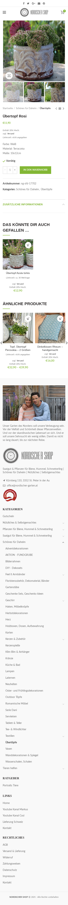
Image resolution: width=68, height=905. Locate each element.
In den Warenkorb (35, 170)
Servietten (11, 716)
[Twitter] (28, 3)
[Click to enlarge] (9, 75)
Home (6, 803)
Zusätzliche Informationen (23, 204)
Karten (9, 632)
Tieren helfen (10, 768)
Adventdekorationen (16, 548)
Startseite (8, 108)
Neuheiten (11, 684)
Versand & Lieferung (14, 851)
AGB (5, 845)
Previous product (56, 108)
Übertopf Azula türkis (18, 273)
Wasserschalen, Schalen (18, 762)
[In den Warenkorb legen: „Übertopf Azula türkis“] (28, 245)
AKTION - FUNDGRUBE (19, 555)
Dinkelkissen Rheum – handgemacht (50, 348)
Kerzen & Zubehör (15, 639)
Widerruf (8, 857)
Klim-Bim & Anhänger (17, 652)
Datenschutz (10, 870)
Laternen (10, 678)
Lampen (9, 671)
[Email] (39, 3)
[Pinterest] (44, 3)
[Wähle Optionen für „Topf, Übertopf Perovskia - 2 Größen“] (28, 318)
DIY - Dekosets (13, 568)
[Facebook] (24, 3)
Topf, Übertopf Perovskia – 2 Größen (17, 348)
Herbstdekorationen (16, 613)
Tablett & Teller (13, 723)
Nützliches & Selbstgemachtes (19, 522)
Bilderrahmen (12, 561)
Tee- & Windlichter (15, 729)
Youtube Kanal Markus (15, 809)
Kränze (9, 658)
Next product (63, 108)
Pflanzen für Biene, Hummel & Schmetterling (28, 529)
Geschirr (10, 600)
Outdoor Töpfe (13, 697)
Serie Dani (11, 710)
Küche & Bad (12, 665)
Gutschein (8, 516)
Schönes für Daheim (26, 108)
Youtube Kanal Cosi (13, 815)
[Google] (33, 3)
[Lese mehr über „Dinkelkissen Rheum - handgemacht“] (60, 318)
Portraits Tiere (10, 785)
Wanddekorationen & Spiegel (21, 755)
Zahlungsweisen (11, 864)
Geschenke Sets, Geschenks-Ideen (24, 594)
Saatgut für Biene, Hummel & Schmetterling (27, 536)
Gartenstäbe (12, 587)
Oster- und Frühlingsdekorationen (24, 691)
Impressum (9, 876)
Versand (10, 134)
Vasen (8, 749)
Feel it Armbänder (15, 574)
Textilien (10, 736)
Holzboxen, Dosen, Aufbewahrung (24, 626)
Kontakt (7, 828)
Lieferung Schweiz (13, 822)
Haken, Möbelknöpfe (17, 607)
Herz (8, 619)
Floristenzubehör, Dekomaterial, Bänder (27, 581)
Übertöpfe (45, 108)
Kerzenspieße (12, 645)
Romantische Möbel (16, 703)
